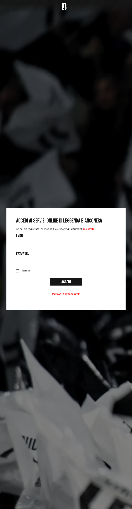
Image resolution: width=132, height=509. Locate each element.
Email (20, 236)
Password (22, 253)
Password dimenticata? (66, 293)
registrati (88, 228)
